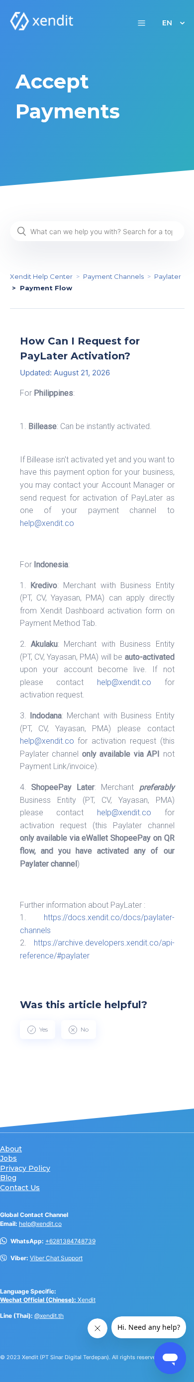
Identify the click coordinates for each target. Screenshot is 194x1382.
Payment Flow (46, 288)
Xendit (48, 1299)
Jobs (8, 1158)
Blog (8, 1178)
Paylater (167, 276)
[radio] (37, 1029)
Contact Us (20, 1188)
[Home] (42, 27)
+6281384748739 (70, 1241)
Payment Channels (113, 276)
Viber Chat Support (56, 1258)
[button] (141, 22)
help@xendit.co (40, 1223)
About (11, 1149)
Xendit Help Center (41, 276)
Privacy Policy (25, 1168)
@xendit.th (49, 1315)
